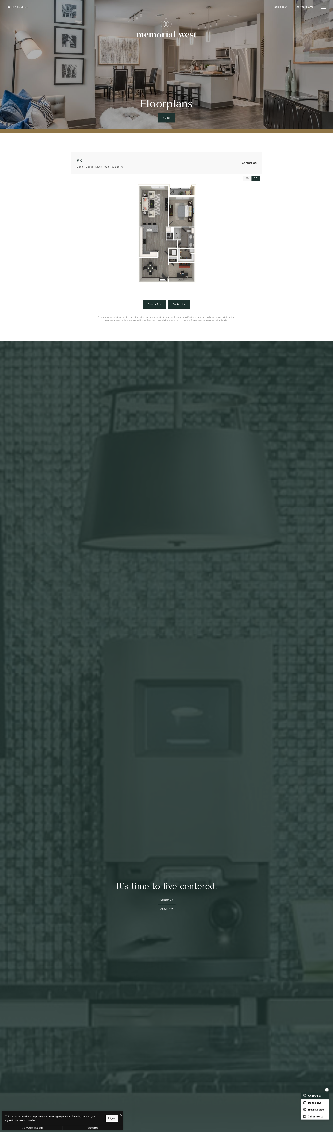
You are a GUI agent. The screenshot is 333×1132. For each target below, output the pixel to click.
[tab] (247, 178)
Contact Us (92, 1128)
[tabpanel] (166, 233)
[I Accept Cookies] (121, 1114)
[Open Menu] (323, 7)
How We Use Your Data (32, 1128)
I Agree (111, 1118)
